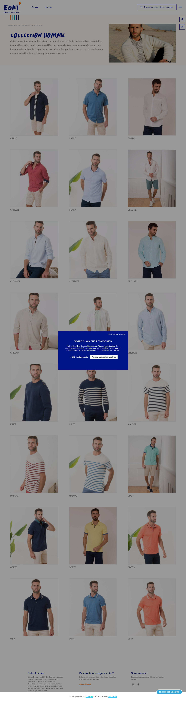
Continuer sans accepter (116, 334)
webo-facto (112, 697)
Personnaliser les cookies (103, 357)
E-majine (89, 697)
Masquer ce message (169, 692)
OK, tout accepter (80, 357)
